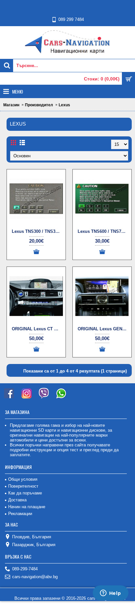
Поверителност (23, 486)
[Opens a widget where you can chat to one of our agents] (110, 593)
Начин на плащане (26, 506)
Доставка (17, 499)
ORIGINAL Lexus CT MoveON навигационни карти (37, 328)
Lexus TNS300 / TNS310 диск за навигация (37, 231)
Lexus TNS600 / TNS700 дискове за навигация (103, 231)
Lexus (64, 105)
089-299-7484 (25, 568)
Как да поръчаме (25, 493)
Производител (39, 105)
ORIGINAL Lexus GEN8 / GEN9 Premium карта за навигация (103, 328)
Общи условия (22, 479)
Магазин (11, 105)
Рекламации (20, 513)
